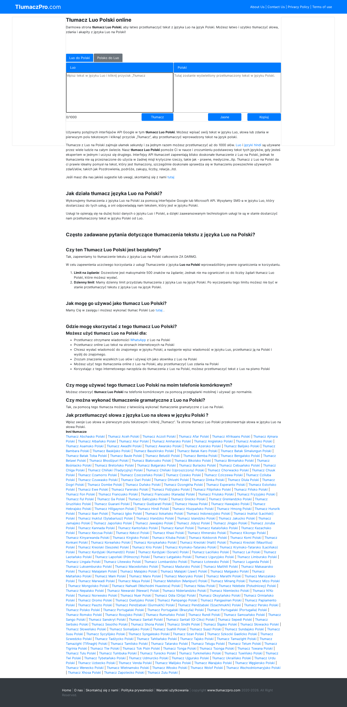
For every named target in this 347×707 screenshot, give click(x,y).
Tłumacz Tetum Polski (244, 644)
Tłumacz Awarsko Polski (163, 446)
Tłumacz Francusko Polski (118, 494)
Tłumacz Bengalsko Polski (240, 456)
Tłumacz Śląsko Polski (220, 624)
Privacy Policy (298, 7)
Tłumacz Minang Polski (227, 581)
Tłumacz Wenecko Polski (85, 668)
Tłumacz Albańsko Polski (97, 441)
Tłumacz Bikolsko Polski (192, 460)
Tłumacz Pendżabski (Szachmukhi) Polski (209, 605)
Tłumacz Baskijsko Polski (111, 451)
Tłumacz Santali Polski (146, 619)
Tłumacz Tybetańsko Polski (105, 658)
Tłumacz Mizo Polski (264, 581)
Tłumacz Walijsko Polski (173, 663)
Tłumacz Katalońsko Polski (217, 528)
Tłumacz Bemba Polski (200, 456)
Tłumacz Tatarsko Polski (169, 644)
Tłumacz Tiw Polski (104, 648)
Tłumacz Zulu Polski (162, 672)
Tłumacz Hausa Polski (191, 504)
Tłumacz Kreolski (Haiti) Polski (203, 542)
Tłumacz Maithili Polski (220, 566)
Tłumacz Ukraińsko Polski (231, 658)
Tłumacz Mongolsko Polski (88, 586)
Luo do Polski (79, 58)
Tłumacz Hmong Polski (234, 509)
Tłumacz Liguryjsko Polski (214, 557)
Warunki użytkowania (172, 690)
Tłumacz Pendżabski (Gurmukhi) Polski (145, 605)
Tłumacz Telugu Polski (208, 644)
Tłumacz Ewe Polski (93, 489)
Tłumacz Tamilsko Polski (129, 644)
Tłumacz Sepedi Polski (235, 619)
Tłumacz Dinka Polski (208, 480)
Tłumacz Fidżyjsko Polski (170, 489)
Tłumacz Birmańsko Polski (234, 460)
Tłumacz (157, 117)
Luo (238, 145)
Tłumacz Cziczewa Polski (223, 475)
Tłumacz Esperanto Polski (225, 485)
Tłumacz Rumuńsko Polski (165, 615)
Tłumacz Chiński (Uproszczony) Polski (175, 470)
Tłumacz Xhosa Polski (84, 672)
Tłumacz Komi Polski (245, 538)
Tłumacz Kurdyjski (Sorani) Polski (163, 552)
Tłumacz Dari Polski (136, 480)
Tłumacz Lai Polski (246, 552)
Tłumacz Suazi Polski (205, 629)
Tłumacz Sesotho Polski (109, 624)
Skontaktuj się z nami (102, 690)
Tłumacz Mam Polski (110, 576)
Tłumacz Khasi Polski (168, 533)
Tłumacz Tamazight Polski (236, 639)
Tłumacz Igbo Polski (126, 513)
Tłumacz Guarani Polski (112, 504)
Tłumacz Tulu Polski (81, 653)
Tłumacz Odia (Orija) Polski (175, 595)
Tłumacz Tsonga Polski (216, 648)
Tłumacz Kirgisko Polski (130, 538)
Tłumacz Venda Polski (135, 663)
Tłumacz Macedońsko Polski (136, 566)
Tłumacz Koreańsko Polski (111, 542)
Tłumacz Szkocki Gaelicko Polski (232, 634)
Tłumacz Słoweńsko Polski (86, 629)
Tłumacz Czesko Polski (183, 475)
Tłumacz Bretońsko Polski (114, 465)
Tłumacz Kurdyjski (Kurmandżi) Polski (106, 552)
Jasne (224, 117)
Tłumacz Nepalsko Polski (85, 591)
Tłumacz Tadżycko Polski (114, 639)
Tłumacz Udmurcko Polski (148, 658)
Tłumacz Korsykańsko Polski (155, 542)
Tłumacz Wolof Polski (206, 668)
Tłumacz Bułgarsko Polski (156, 465)
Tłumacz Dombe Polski (104, 485)
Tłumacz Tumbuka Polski (118, 653)
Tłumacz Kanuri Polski (177, 528)
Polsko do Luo (108, 58)
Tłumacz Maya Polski (134, 581)
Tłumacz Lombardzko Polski (165, 562)
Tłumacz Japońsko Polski (112, 523)
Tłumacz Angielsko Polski (213, 441)
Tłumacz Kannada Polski (96, 528)
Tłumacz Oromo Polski (95, 600)
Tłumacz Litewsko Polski (122, 562)
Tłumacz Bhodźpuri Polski (109, 460)
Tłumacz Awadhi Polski (124, 446)
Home (66, 690)
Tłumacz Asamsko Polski (85, 446)
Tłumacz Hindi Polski (153, 509)
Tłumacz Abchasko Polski (85, 436)
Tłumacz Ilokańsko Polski (164, 513)
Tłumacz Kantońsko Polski (138, 528)
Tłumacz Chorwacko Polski (228, 470)
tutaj (170, 177)
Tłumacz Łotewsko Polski (209, 562)
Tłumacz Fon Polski (80, 494)
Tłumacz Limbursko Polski (257, 557)
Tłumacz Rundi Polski (204, 615)
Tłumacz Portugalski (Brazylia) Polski (175, 610)
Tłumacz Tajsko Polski (197, 639)
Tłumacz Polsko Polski (83, 610)
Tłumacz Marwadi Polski (96, 581)
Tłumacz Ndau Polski (199, 586)
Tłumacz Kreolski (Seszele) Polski (103, 547)
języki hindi (252, 145)
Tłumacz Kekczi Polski (132, 533)
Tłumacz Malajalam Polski (97, 571)
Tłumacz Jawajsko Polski (154, 523)
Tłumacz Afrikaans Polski (231, 436)
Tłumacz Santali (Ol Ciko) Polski (190, 619)
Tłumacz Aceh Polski (123, 436)
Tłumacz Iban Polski (93, 513)
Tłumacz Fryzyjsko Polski (256, 494)
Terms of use (322, 7)
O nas (78, 690)
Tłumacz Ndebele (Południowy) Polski (247, 586)
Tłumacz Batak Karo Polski (197, 451)
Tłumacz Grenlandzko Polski (230, 499)
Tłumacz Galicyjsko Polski (148, 499)
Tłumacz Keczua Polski (95, 533)
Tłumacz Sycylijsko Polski (105, 634)
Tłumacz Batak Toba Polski (86, 456)
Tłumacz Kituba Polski (169, 538)
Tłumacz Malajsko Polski (138, 571)
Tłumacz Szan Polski (188, 634)
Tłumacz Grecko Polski (188, 499)
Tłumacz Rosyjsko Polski (124, 615)
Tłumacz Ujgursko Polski (190, 658)
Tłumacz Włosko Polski (169, 668)
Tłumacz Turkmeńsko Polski (200, 653)
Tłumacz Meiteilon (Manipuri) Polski (180, 581)
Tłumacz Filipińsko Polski (212, 489)
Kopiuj (264, 117)
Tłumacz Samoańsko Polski (244, 615)
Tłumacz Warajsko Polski (213, 663)
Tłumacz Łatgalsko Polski (172, 557)
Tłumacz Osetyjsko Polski (134, 600)
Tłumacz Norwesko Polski (97, 595)
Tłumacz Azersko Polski (203, 446)
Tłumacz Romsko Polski (84, 615)
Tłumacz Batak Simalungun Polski (245, 451)
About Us (257, 7)
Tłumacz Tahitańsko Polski (157, 639)
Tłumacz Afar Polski (194, 436)
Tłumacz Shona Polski (147, 624)
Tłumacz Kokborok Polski (208, 538)
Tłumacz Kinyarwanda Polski (87, 538)
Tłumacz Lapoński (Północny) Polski (122, 557)
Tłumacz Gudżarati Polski (152, 504)
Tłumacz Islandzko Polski (196, 518)
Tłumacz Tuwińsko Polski (243, 653)
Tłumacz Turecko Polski (158, 653)
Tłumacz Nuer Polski (135, 595)
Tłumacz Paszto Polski (95, 605)
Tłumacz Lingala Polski (83, 562)
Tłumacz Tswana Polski (255, 648)
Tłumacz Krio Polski (147, 547)
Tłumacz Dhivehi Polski (171, 480)
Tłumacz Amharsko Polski (171, 441)
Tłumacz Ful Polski (80, 499)
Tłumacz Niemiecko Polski (229, 591)
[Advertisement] (39, 81)
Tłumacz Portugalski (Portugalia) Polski (237, 610)
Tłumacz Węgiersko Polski (255, 663)
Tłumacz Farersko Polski (129, 489)
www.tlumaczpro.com (223, 690)
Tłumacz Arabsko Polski (254, 441)
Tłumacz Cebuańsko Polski (239, 465)
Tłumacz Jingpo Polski (230, 523)
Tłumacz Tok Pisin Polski (141, 648)
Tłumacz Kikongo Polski (247, 533)
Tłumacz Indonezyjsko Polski (208, 513)
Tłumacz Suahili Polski (169, 629)
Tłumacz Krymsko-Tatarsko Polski (190, 547)
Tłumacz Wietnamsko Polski (128, 668)
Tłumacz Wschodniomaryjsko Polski (253, 668)
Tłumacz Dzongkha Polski (183, 485)
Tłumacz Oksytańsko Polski (220, 595)
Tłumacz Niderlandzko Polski (184, 591)
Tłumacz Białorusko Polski (151, 460)
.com (38, 6)
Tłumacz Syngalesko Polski (149, 634)
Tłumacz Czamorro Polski (97, 475)
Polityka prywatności (137, 690)
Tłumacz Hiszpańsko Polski (193, 509)
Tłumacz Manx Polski (145, 576)
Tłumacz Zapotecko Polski (124, 672)
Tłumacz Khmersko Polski (206, 533)
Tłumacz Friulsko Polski (216, 494)
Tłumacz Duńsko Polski (143, 485)
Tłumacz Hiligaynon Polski (114, 509)
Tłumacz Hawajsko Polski (230, 504)
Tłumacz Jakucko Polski (236, 518)
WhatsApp (138, 340)
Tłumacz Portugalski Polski (123, 610)
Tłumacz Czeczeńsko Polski (141, 475)
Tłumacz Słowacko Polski (259, 624)
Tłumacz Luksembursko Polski (89, 566)
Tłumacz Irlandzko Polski (155, 518)
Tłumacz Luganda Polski (250, 562)
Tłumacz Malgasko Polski (229, 571)
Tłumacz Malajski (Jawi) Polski (183, 571)
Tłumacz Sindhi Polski (183, 624)
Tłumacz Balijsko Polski (241, 446)
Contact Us (276, 7)
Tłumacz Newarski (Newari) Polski (133, 591)
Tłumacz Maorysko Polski (183, 576)
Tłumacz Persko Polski (261, 605)
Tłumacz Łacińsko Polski (210, 552)
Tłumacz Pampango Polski (177, 600)
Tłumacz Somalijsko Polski (129, 629)
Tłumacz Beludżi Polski (162, 456)
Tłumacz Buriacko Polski (197, 465)
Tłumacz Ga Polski (111, 499)
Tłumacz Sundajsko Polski (244, 629)
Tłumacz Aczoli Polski (159, 436)
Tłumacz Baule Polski (126, 456)
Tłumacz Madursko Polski (180, 566)
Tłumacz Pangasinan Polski (221, 600)
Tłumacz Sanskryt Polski (107, 619)
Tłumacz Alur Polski (134, 441)
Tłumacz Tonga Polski (179, 648)
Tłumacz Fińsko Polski (251, 489)
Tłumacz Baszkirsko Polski (154, 451)
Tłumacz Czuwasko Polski (98, 480)
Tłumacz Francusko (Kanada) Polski (168, 494)
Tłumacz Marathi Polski (223, 576)
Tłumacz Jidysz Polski (193, 523)
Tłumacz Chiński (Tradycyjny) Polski (115, 470)
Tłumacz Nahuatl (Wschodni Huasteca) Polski (146, 586)
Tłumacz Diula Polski (243, 480)
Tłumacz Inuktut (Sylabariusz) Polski (105, 518)
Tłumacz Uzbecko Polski (96, 663)
